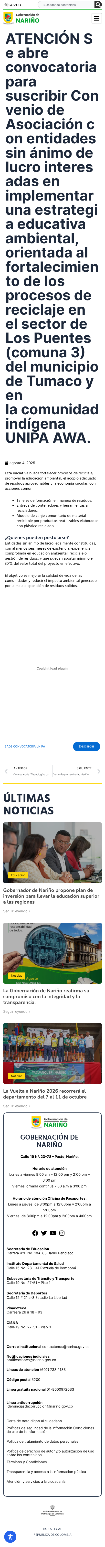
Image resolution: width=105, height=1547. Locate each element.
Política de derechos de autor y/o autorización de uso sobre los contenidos (50, 1453)
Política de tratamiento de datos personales (42, 1441)
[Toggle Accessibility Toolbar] (10, 1536)
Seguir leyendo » (17, 911)
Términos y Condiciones (27, 1462)
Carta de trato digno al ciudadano (34, 1421)
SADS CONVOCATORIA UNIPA (25, 746)
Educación (18, 875)
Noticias (16, 975)
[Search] (98, 4)
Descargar (86, 746)
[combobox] (66, 4)
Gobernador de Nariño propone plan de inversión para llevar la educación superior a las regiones (51, 896)
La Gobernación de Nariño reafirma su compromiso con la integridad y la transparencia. (46, 996)
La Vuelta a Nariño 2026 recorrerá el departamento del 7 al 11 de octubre (45, 1094)
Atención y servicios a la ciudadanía (36, 1481)
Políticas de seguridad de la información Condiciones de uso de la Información (50, 1430)
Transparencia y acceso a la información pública (46, 1472)
